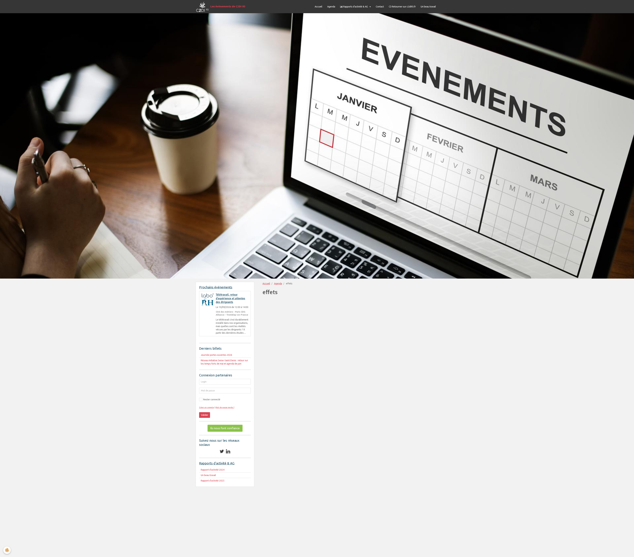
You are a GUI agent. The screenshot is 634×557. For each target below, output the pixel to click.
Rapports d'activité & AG (355, 6)
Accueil (318, 6)
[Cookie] (7, 550)
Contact (380, 6)
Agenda (331, 6)
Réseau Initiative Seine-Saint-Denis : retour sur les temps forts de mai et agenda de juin (224, 362)
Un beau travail (428, 6)
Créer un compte (206, 407)
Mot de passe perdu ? (224, 407)
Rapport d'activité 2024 (212, 469)
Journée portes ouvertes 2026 (216, 355)
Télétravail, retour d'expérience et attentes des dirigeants (230, 298)
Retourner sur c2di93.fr (403, 6)
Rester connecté (211, 399)
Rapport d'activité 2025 (212, 480)
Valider (204, 415)
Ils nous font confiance (225, 428)
